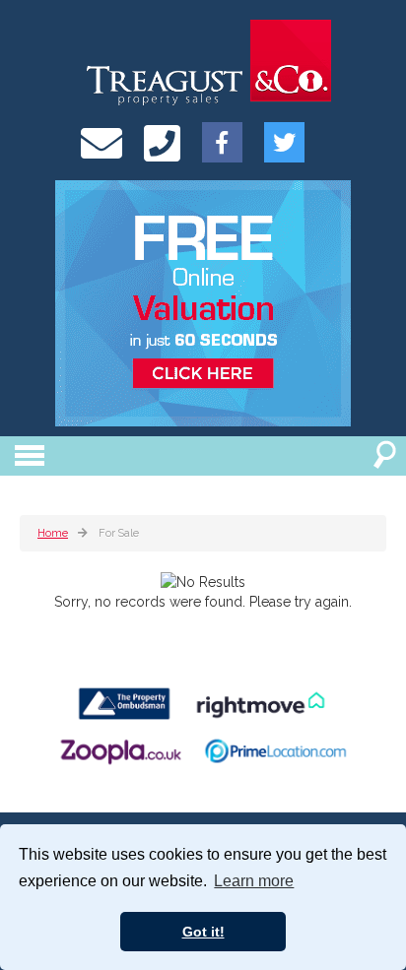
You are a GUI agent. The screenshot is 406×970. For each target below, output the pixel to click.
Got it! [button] (203, 931)
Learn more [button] (254, 881)
